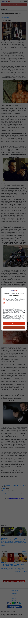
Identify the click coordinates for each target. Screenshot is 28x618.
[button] (14, 306)
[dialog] (14, 309)
